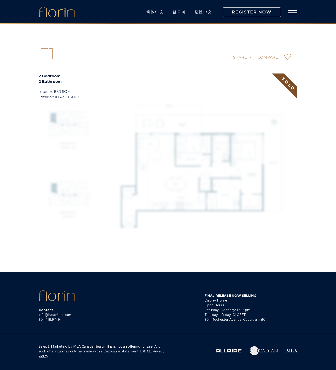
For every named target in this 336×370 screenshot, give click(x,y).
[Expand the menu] (292, 12)
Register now (252, 12)
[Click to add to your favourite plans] (287, 57)
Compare (268, 57)
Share (240, 57)
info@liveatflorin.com (55, 315)
